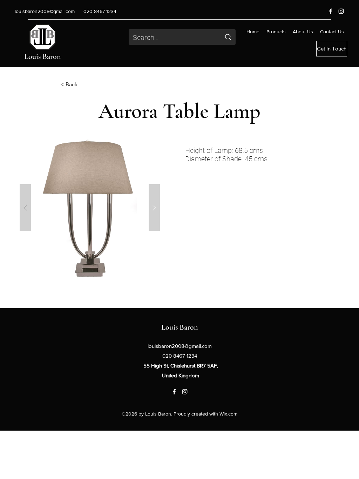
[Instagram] (341, 11)
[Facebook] (330, 11)
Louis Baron (42, 56)
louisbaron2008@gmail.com (45, 11)
